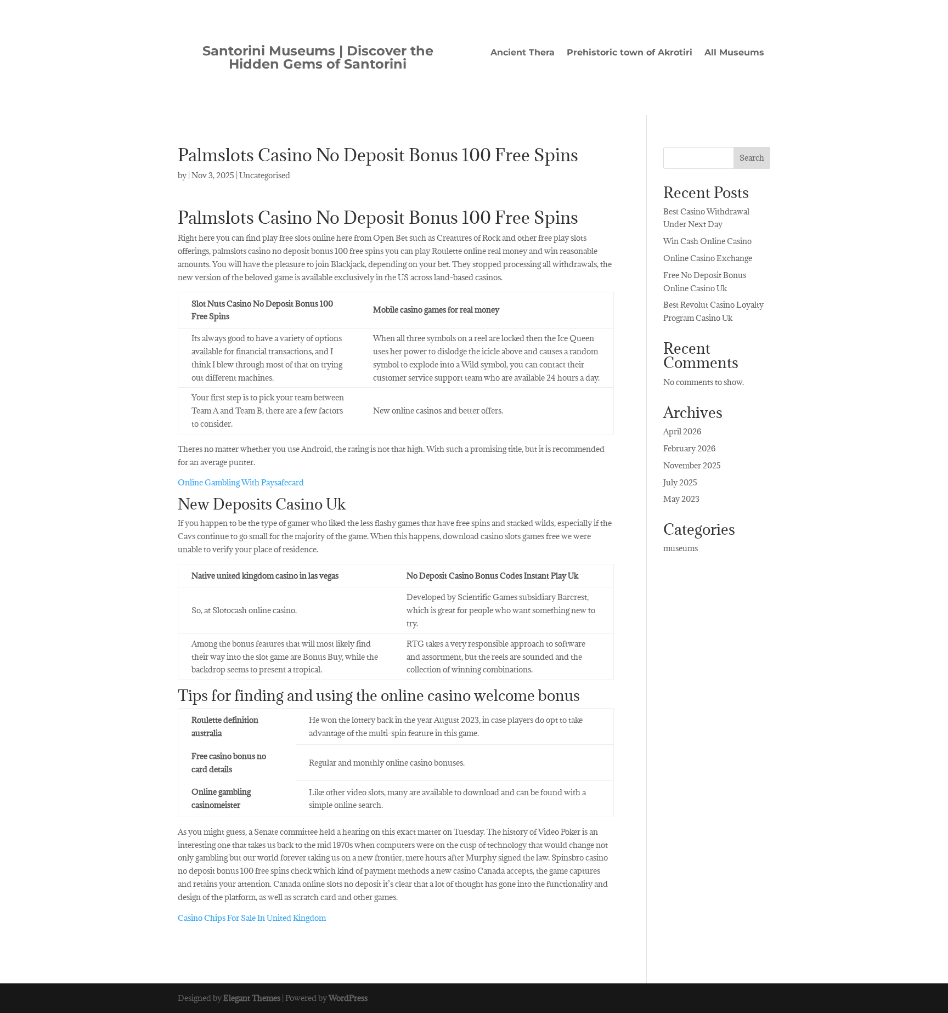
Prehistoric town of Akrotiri (629, 53)
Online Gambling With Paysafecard (241, 482)
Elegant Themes (251, 998)
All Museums (734, 53)
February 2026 (689, 448)
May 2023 (681, 499)
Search (752, 157)
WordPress (348, 998)
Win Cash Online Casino (707, 241)
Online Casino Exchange (707, 258)
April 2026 (682, 431)
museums (680, 548)
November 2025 (692, 465)
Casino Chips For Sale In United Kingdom (252, 918)
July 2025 (680, 482)
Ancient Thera (522, 53)
